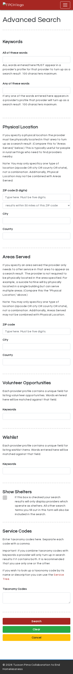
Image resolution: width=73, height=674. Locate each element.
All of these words (15, 52)
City (5, 213)
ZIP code (9, 324)
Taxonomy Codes (15, 588)
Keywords (9, 409)
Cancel (36, 637)
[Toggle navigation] (65, 4)
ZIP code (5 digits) (15, 190)
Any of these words (16, 83)
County (8, 229)
